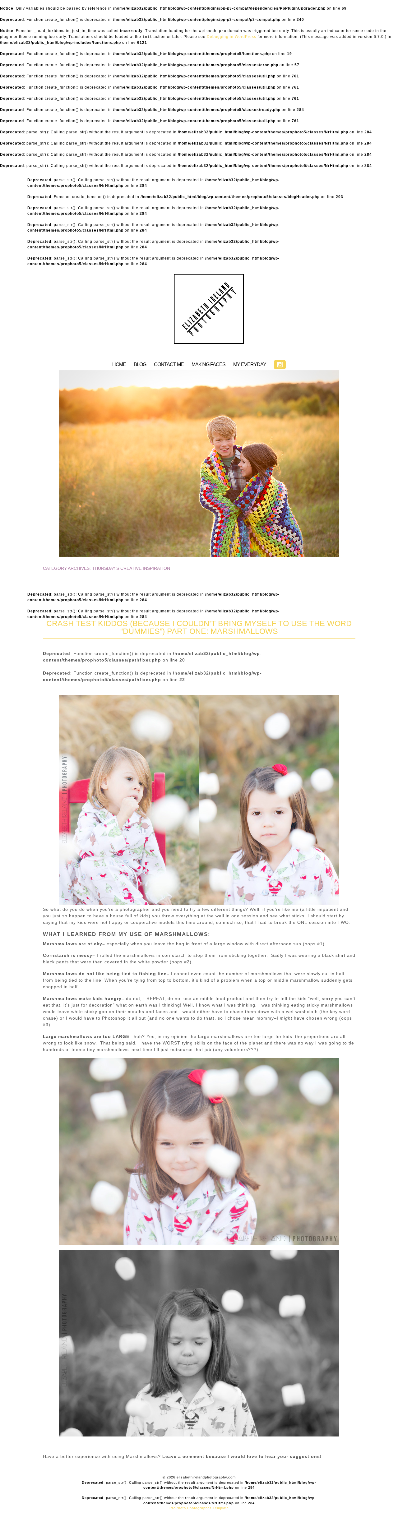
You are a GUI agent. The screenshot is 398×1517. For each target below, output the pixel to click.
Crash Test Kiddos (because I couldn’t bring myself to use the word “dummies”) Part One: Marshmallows (199, 627)
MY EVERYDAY (249, 364)
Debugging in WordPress (231, 37)
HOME (119, 364)
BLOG (140, 364)
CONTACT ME (169, 364)
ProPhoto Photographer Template (199, 1508)
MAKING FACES (208, 364)
